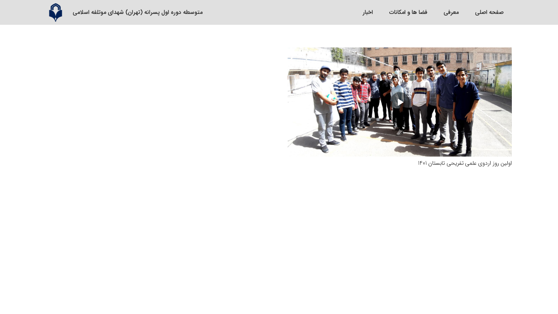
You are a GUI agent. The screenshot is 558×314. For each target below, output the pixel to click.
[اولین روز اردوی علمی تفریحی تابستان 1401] (400, 102)
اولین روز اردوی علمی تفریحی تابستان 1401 (465, 163)
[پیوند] (55, 12)
